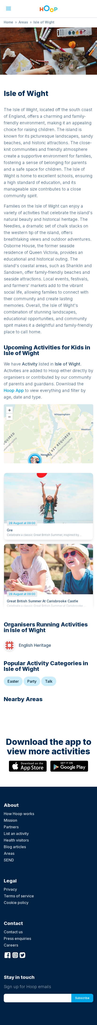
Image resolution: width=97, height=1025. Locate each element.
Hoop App (14, 390)
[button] (8, 8)
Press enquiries (17, 938)
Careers (11, 945)
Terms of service (19, 896)
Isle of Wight (43, 22)
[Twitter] (22, 954)
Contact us (13, 931)
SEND (9, 860)
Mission (10, 820)
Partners (11, 827)
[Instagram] (15, 954)
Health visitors (16, 840)
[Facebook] (7, 954)
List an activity (16, 833)
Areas (23, 22)
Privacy (10, 889)
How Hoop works (19, 813)
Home (8, 22)
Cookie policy (16, 902)
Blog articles (15, 846)
